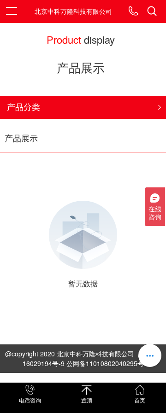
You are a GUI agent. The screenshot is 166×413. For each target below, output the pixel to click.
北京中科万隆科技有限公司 (73, 11)
